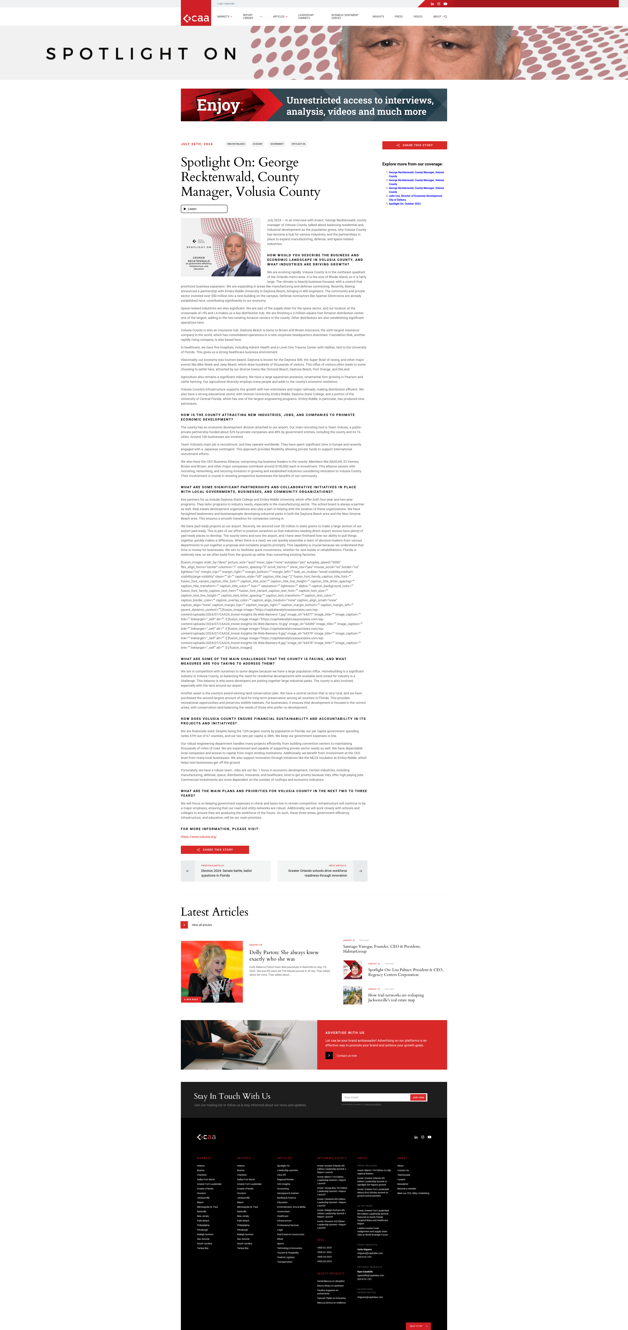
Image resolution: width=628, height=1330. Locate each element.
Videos (417, 16)
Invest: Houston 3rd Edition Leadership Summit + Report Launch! (331, 1224)
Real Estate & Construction (290, 1234)
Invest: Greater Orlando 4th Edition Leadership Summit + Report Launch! (331, 1169)
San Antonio (203, 1239)
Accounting (283, 1188)
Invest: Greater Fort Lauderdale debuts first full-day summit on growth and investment (373, 1192)
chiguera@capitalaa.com (370, 1253)
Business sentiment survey (345, 17)
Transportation (284, 1262)
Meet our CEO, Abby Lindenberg (413, 1193)
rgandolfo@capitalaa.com (370, 1275)
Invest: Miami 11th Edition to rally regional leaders (374, 1172)
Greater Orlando (236, 144)
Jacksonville (203, 1197)
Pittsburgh (202, 1229)
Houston (201, 1193)
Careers (401, 1179)
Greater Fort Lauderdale (209, 1184)
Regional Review (285, 1179)
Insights (378, 16)
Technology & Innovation (289, 1248)
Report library (248, 17)
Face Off (281, 1175)
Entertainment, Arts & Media (291, 1207)
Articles (279, 16)
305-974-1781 (364, 1257)
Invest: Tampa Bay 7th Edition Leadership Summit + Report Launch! (332, 1191)
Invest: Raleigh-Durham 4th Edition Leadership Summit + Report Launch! (331, 1213)
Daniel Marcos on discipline (331, 1281)
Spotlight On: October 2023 (405, 203)
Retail (280, 1239)
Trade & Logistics (286, 1257)
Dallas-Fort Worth (206, 1179)
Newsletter (402, 1184)
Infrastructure (284, 1220)
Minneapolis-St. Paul (207, 1207)
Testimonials (403, 1175)
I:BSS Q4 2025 (324, 1256)
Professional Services (288, 1225)
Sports (280, 1243)
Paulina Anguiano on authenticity (327, 1292)
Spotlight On (298, 144)
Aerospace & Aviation (288, 1193)
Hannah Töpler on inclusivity (331, 1298)
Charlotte (202, 1175)
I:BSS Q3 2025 (324, 1261)
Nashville (201, 1211)
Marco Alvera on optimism (330, 1285)
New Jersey (203, 1216)
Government (277, 144)
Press (399, 16)
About (437, 16)
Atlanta (201, 1165)
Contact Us (403, 1170)
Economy (257, 144)
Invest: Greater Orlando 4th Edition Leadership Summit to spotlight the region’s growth (372, 1181)
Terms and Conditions (373, 1104)
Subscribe (230, 3)
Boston (200, 1170)
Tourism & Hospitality (288, 1252)
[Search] (446, 16)
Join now (418, 1097)
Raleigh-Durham (205, 1234)
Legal (280, 1229)
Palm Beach (203, 1220)
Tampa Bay (203, 1248)
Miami (200, 1202)
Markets (223, 16)
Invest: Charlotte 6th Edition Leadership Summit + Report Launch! (331, 1202)
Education (282, 1202)
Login (220, 3)
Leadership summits (306, 17)
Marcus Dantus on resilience (331, 1302)
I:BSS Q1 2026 (324, 1252)
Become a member (406, 1188)
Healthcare (282, 1216)
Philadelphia (203, 1225)
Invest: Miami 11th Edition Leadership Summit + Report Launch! (331, 1180)
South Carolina (204, 1243)
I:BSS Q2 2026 (324, 1247)
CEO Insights (283, 1184)
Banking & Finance (286, 1197)
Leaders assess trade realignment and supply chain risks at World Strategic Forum (372, 1231)
